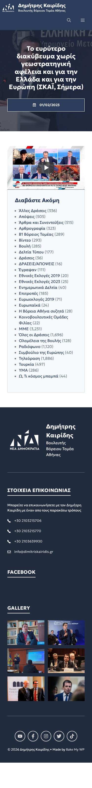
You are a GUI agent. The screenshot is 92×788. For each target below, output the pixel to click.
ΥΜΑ (23, 370)
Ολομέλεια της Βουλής (40, 340)
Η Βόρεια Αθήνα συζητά (41, 311)
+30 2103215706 (27, 520)
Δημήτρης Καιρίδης (42, 5)
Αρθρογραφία (32, 228)
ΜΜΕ (24, 328)
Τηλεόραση (29, 358)
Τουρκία (26, 364)
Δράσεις (26, 257)
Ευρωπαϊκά (29, 305)
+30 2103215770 (27, 531)
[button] (69, 20)
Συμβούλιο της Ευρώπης (41, 352)
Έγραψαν (28, 269)
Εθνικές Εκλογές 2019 (39, 275)
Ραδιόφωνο (29, 346)
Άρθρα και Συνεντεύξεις (41, 222)
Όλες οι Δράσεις (34, 334)
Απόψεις (27, 216)
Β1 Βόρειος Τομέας (36, 234)
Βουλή (25, 246)
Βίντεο (25, 240)
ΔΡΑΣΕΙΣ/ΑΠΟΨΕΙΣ (36, 263)
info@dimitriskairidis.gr (33, 551)
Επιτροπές (28, 293)
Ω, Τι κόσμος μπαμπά (38, 376)
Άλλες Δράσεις (32, 210)
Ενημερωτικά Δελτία (38, 287)
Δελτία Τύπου (31, 251)
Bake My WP (75, 749)
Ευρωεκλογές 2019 (36, 299)
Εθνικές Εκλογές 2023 (39, 281)
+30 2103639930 (28, 541)
